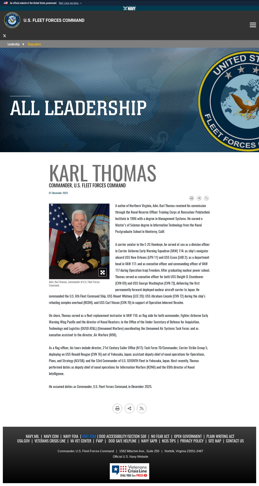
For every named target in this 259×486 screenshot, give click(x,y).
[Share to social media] (199, 198)
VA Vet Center (80, 440)
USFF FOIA (89, 436)
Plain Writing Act (220, 436)
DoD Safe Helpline (123, 440)
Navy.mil (32, 436)
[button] (70, 3)
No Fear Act (160, 436)
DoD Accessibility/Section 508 (122, 436)
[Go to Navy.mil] (129, 8)
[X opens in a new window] (4, 35)
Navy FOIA (70, 436)
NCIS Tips (169, 440)
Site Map (214, 440)
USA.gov (23, 440)
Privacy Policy (192, 440)
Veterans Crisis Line (50, 440)
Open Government (188, 436)
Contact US (235, 440)
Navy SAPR (149, 440)
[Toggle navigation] (253, 24)
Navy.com (51, 436)
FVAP (99, 440)
